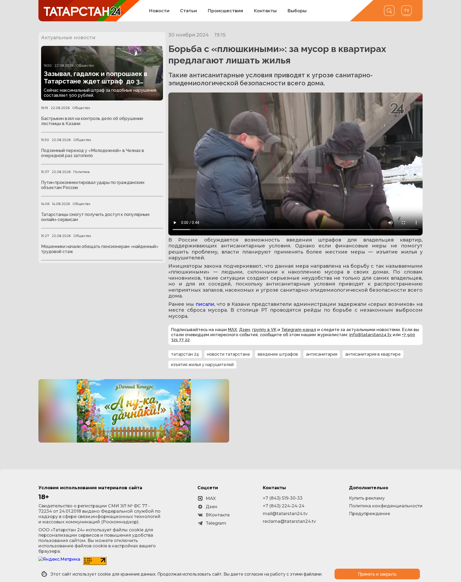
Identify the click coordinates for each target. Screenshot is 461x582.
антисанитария (321, 354)
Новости (159, 10)
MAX (232, 329)
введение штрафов (278, 354)
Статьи (188, 10)
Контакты (265, 10)
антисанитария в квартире (373, 354)
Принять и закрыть (377, 574)
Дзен (244, 329)
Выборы (297, 10)
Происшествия (225, 10)
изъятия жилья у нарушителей (202, 364)
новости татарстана (228, 354)
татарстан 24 (185, 354)
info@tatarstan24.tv (370, 334)
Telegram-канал (298, 329)
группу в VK (264, 329)
